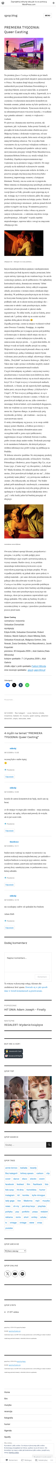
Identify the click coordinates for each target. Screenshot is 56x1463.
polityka (9, 1211)
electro (33, 1178)
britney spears (26, 1173)
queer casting (35, 715)
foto (46, 1184)
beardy (33, 1167)
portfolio (25, 1211)
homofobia (31, 1189)
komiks (26, 1195)
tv (6, 1222)
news (7, 1206)
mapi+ (24, 1361)
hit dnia (20, 1189)
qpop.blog (10, 15)
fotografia (8, 1417)
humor (42, 1189)
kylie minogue (38, 1195)
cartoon (39, 1173)
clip (48, 1173)
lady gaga (9, 1200)
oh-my (16, 1206)
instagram (9, 1195)
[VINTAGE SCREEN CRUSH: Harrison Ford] (40, 1112)
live (19, 1200)
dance (16, 1178)
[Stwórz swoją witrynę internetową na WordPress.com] (28, 3)
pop (17, 1211)
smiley (34, 1217)
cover (29, 713)
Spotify (7, 1436)
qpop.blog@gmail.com (14, 1331)
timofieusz (14, 841)
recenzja (8, 1411)
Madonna (28, 1200)
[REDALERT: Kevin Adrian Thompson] (40, 1088)
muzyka (26, 715)
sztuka (43, 1217)
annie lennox (11, 1167)
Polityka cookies (14, 1452)
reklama (9, 1217)
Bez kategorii (11, 1173)
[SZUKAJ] (49, 1145)
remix (18, 1217)
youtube (9, 1228)
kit (21, 715)
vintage (13, 1222)
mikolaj (13, 748)
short (26, 1217)
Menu (47, 15)
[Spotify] (22, 1274)
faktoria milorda (38, 713)
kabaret (16, 715)
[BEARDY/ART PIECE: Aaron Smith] (16, 1112)
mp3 (37, 1200)
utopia (15, 718)
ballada (23, 1167)
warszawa (22, 718)
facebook (9, 1184)
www (29, 718)
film (28, 1184)
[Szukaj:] (25, 1144)
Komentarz (42, 977)
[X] (7, 1274)
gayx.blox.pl (39, 670)
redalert (44, 1211)
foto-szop (9, 1189)
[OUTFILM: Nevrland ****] (16, 1088)
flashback (37, 1184)
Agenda (8, 1430)
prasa (35, 1211)
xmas (39, 1222)
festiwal (20, 1184)
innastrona (8, 715)
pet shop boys (28, 1206)
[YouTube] (15, 1274)
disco (24, 1178)
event (41, 1178)
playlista (42, 1206)
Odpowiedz (9, 776)
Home (7, 1392)
